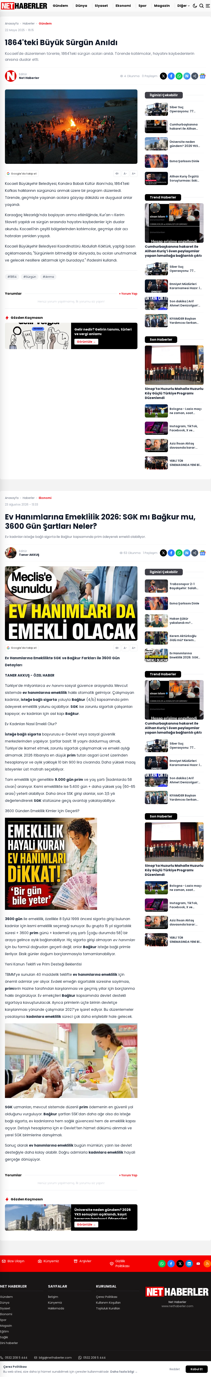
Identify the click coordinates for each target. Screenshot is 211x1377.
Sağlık (4, 1337)
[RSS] (207, 1263)
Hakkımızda (56, 1308)
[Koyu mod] (194, 5)
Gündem (60, 5)
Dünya (81, 5)
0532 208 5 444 (16, 1358)
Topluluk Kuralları (108, 1308)
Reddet (175, 1369)
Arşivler (85, 1261)
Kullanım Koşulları (108, 1303)
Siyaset (101, 5)
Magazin (162, 5)
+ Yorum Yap (128, 294)
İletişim (53, 1297)
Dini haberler (9, 1343)
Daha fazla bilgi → (124, 1372)
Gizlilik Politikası (122, 1263)
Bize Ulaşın (15, 1261)
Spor (142, 5)
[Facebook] (171, 1263)
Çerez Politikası (106, 1297)
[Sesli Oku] (117, 173)
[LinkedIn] (189, 1263)
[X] (180, 1263)
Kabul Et (197, 1369)
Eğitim (4, 1331)
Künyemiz (51, 1261)
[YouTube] (198, 1263)
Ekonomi (123, 5)
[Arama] (201, 5)
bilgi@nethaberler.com (55, 1358)
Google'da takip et (24, 174)
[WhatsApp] (162, 1263)
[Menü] (208, 5)
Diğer (182, 5)
